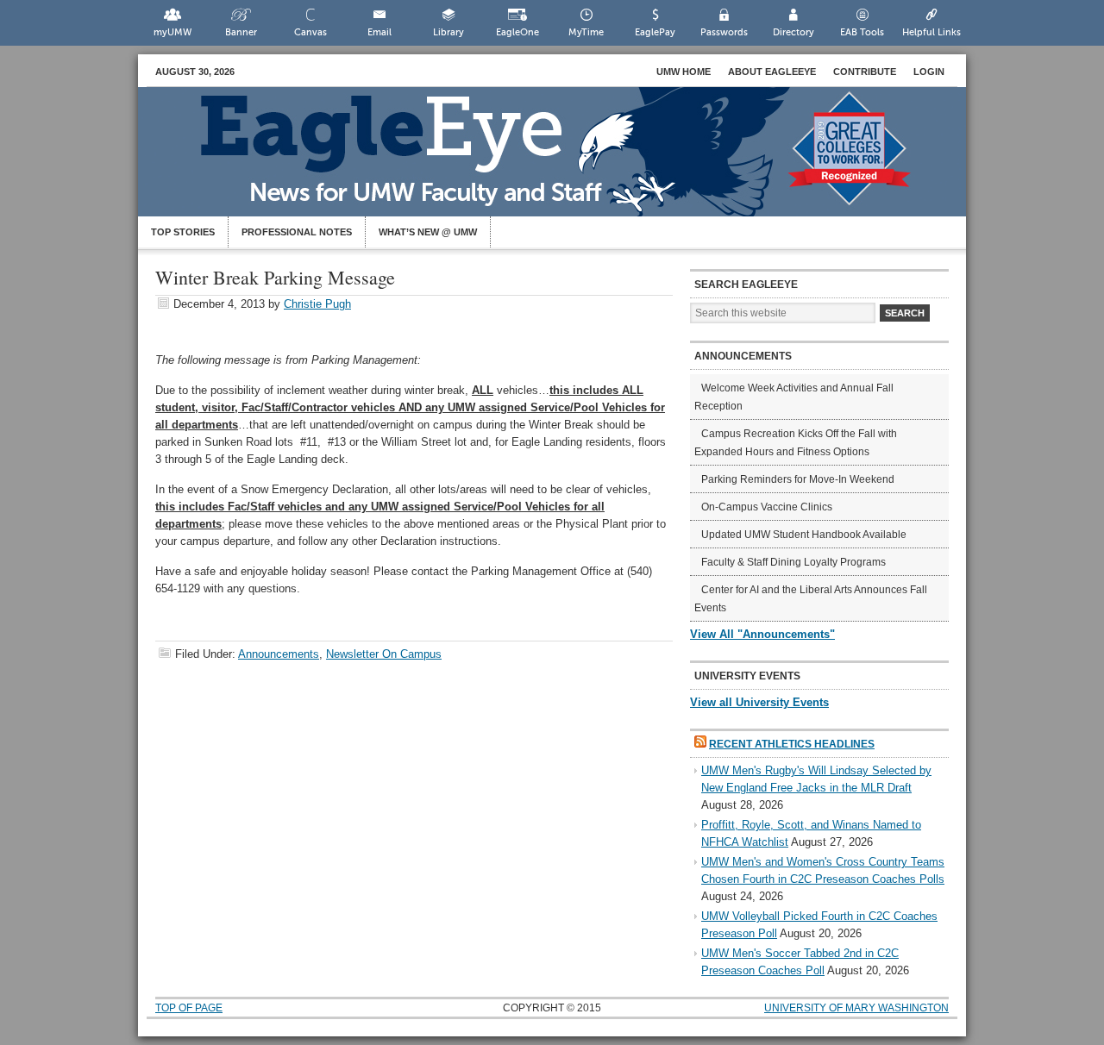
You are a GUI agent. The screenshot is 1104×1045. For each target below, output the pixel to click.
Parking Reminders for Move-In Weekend (797, 479)
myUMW (172, 32)
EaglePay (655, 32)
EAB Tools (862, 32)
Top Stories (183, 232)
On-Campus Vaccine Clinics (766, 507)
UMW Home (683, 71)
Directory (793, 32)
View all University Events (759, 702)
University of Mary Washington (856, 1008)
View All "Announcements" (762, 634)
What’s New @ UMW (428, 232)
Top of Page (189, 1008)
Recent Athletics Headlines (792, 744)
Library (448, 32)
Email (379, 32)
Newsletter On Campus (384, 654)
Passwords (724, 32)
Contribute (864, 71)
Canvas (310, 32)
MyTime (586, 32)
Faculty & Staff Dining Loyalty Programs (793, 562)
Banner (241, 32)
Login (928, 71)
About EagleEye (772, 71)
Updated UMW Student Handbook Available (803, 535)
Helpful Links (931, 32)
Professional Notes (297, 232)
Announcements (278, 654)
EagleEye (569, 160)
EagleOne (517, 32)
